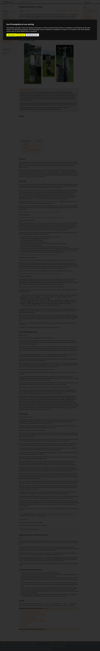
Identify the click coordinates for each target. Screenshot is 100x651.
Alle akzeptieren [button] (12, 35)
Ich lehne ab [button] (21, 35)
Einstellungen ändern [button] (32, 35)
